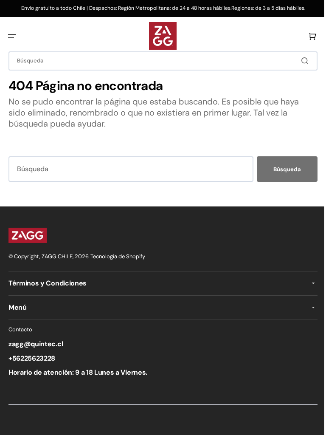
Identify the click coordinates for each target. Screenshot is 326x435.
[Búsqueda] (300, 60)
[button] (12, 36)
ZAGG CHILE (57, 256)
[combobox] (159, 61)
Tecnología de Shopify (117, 256)
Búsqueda (281, 169)
